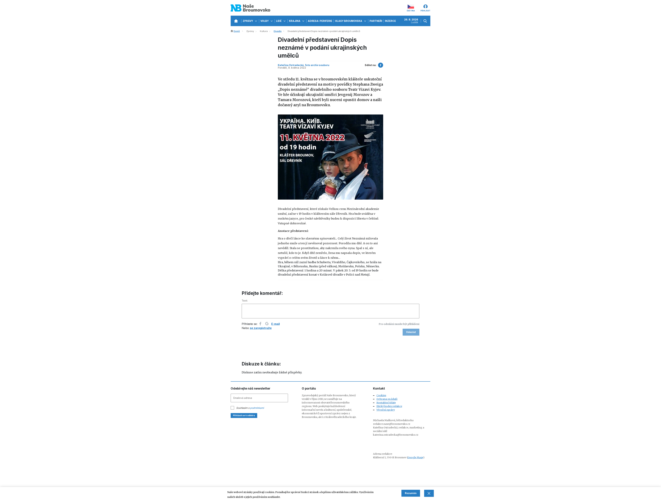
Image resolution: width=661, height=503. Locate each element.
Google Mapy (415, 457)
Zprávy (248, 20)
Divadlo (278, 31)
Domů (237, 31)
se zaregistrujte (261, 328)
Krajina (295, 20)
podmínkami (257, 407)
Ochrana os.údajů (386, 399)
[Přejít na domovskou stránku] (236, 21)
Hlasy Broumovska (349, 20)
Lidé (279, 20)
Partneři (376, 20)
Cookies (381, 395)
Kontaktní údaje (386, 402)
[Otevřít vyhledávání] (425, 21)
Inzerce (390, 20)
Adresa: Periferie (320, 20)
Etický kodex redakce (389, 406)
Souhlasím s (250, 407)
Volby (264, 20)
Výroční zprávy (385, 409)
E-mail (275, 324)
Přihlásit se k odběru (244, 415)
